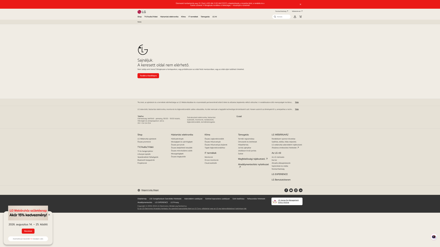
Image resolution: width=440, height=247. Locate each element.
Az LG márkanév (278, 157)
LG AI (214, 17)
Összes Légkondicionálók (214, 139)
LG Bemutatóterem (281, 179)
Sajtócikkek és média (280, 166)
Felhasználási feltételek (256, 199)
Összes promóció (144, 142)
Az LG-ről (276, 153)
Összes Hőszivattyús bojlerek (216, 145)
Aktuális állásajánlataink (281, 163)
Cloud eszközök (211, 163)
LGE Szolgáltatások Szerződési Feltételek (165, 199)
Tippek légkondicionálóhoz (215, 148)
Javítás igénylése (244, 148)
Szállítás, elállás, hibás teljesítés (284, 142)
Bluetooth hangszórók (146, 160)
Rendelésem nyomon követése (283, 139)
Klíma (183, 17)
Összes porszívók (177, 145)
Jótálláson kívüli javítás (247, 151)
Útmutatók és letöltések (247, 142)
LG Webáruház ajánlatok (147, 139)
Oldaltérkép (142, 199)
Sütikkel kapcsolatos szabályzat (217, 199)
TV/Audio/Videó (151, 17)
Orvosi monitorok (212, 160)
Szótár (240, 154)
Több (297, 102)
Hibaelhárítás (243, 145)
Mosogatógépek (177, 154)
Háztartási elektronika (169, 17)
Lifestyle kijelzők (144, 154)
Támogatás (205, 17)
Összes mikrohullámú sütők (181, 151)
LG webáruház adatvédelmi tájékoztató (287, 145)
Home (139, 22)
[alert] (26, 229)
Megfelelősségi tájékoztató (251, 158)
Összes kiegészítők (178, 157)
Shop (140, 17)
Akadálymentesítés (145, 202)
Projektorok (142, 163)
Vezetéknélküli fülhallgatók (148, 157)
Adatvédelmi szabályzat (193, 199)
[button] (281, 17)
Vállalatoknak (296, 11)
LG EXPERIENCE (280, 174)
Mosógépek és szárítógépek (182, 142)
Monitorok (209, 157)
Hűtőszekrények (177, 139)
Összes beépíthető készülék (181, 148)
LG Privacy (175, 202)
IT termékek (193, 17)
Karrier (274, 160)
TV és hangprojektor (145, 151)
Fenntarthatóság (280, 11)
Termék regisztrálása (246, 139)
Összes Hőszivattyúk (213, 142)
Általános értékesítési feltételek (284, 148)
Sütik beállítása (238, 199)
